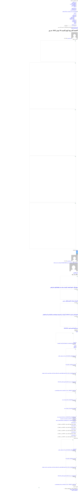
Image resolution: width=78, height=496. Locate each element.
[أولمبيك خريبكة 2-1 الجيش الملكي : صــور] (69, 299)
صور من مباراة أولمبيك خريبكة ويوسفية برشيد (69, 399)
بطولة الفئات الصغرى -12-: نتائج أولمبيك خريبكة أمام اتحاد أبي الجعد (66, 420)
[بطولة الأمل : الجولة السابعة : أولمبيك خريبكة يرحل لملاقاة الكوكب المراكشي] (69, 285)
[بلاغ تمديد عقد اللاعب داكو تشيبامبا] (71, 363)
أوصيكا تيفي (74, 21)
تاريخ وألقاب (74, 2)
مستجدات (74, 19)
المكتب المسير (73, 3)
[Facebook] (39, 251)
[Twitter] (39, 253)
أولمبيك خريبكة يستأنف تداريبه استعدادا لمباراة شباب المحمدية (66, 343)
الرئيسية (74, 14)
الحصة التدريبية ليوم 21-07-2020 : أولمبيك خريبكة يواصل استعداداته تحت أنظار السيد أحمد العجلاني (60, 314)
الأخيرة (75, 346)
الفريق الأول (74, 15)
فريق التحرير (69, 38)
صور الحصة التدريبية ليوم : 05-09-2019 (71, 328)
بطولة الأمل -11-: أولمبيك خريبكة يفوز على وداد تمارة (68, 418)
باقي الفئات (74, 16)
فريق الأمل (72, 17)
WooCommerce (73, 422)
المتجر (75, 22)
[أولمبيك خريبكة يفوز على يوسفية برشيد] (71, 407)
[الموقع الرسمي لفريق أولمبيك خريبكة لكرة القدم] (70, 11)
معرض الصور (74, 20)
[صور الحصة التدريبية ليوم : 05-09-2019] (69, 326)
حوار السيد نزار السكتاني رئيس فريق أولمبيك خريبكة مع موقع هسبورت (65, 390)
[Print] (39, 254)
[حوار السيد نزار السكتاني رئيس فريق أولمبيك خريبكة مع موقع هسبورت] (71, 389)
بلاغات (75, 23)
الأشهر (75, 345)
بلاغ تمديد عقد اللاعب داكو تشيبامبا (71, 364)
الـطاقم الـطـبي (73, 5)
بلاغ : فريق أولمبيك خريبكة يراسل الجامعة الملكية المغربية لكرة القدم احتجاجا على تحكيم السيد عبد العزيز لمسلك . (59, 373)
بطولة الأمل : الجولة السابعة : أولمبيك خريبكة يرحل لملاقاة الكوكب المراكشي (64, 287)
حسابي (75, 6)
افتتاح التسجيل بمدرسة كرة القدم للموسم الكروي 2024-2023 (67, 381)
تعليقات (75, 347)
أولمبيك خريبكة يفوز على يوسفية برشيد (70, 408)
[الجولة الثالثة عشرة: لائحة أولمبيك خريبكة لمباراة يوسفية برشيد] (71, 416)
